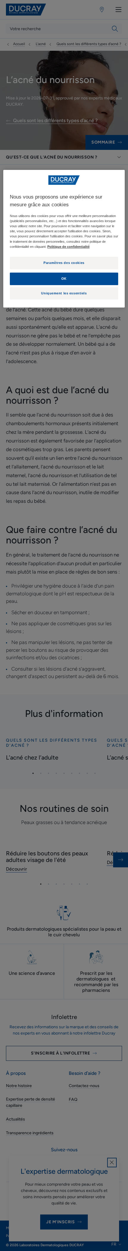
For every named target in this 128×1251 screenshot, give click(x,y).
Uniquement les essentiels (64, 293)
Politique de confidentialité (68, 246)
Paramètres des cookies (64, 263)
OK (64, 278)
